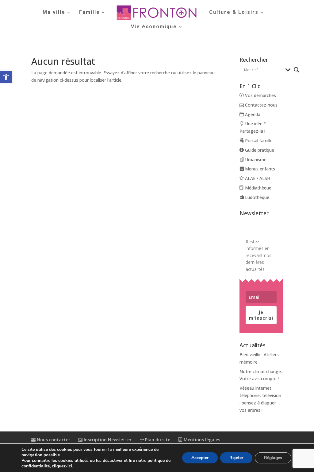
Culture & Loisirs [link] (233, 12)
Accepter (200, 458)
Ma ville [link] (54, 12)
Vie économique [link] (154, 27)
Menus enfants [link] (259, 169)
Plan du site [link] (157, 440)
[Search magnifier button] (296, 69)
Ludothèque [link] (256, 197)
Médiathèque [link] (257, 188)
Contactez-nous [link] (261, 105)
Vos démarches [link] (260, 95)
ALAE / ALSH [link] (257, 178)
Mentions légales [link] (201, 440)
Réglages (273, 458)
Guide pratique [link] (259, 150)
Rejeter (236, 458)
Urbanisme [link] (255, 159)
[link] (6, 77)
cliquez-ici (62, 466)
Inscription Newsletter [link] (107, 440)
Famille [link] (89, 12)
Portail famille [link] (258, 140)
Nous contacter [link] (53, 440)
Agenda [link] (252, 114)
